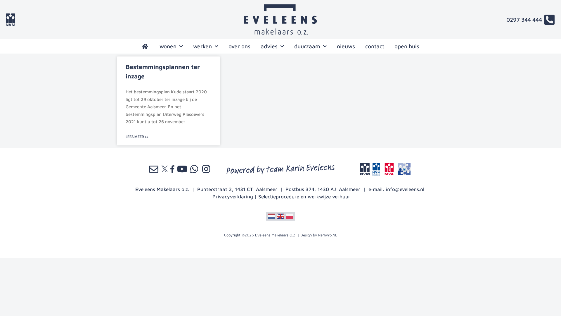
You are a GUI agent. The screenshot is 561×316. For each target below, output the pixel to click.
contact (374, 46)
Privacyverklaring (232, 197)
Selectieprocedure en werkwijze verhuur (304, 197)
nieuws (346, 46)
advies (269, 46)
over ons (239, 46)
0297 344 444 (524, 19)
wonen (168, 46)
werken (202, 46)
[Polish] (289, 216)
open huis (406, 46)
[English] (280, 216)
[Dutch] (271, 216)
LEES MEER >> (137, 137)
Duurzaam (307, 46)
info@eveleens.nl (405, 189)
